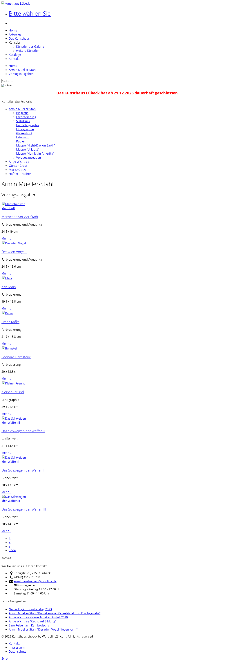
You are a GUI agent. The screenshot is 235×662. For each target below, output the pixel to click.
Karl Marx (8, 287)
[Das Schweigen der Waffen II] (16, 423)
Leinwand (22, 137)
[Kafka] (7, 313)
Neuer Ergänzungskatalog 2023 (30, 609)
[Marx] (7, 278)
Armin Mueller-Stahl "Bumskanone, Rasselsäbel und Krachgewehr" (54, 613)
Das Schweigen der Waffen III (23, 509)
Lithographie (25, 129)
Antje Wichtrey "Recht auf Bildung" (32, 621)
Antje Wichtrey (19, 162)
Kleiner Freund (12, 392)
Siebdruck (23, 121)
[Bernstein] (10, 348)
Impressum (17, 647)
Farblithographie (27, 125)
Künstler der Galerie (30, 47)
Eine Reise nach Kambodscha (29, 625)
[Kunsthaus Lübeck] (15, 3)
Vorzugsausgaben (21, 74)
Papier (20, 141)
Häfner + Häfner (20, 174)
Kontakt (14, 59)
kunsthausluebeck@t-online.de (35, 581)
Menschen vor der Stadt (19, 216)
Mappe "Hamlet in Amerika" (35, 153)
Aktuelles (15, 34)
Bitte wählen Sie (30, 13)
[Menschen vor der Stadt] (16, 208)
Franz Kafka (10, 321)
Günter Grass (18, 166)
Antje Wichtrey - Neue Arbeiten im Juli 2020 (38, 617)
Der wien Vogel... (14, 251)
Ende (12, 550)
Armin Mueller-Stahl (22, 70)
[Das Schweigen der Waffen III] (16, 501)
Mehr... (6, 238)
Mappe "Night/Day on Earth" (35, 145)
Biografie (22, 113)
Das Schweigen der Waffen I (22, 470)
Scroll (5, 658)
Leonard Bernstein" (16, 357)
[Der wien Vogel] (14, 243)
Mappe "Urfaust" (27, 149)
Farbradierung (26, 117)
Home (13, 30)
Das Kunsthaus (19, 38)
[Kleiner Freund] (13, 383)
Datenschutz (17, 651)
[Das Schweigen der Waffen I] (16, 462)
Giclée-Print (24, 133)
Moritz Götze (17, 170)
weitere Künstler (27, 51)
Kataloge (15, 55)
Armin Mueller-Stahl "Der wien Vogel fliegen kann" (43, 629)
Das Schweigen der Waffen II (23, 431)
